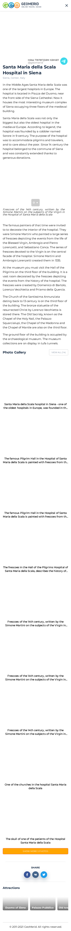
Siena (7, 77)
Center (15, 77)
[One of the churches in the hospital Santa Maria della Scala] (35, 759)
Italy (22, 77)
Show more (35, 851)
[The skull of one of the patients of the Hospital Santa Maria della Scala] (35, 813)
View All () (59, 352)
